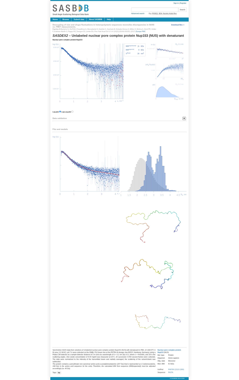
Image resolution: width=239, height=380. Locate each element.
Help (109, 19)
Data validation (60, 118)
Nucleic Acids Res (170, 14)
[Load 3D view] (152, 221)
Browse (66, 19)
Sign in (176, 3)
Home (55, 19)
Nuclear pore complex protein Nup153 (67, 40)
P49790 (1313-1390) (176, 369)
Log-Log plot (66, 112)
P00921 (155, 14)
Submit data (79, 19)
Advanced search (137, 14)
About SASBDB (95, 19)
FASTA (170, 372)
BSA (160, 14)
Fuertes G (56, 29)
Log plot (56, 112)
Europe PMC (141, 31)
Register (183, 3)
